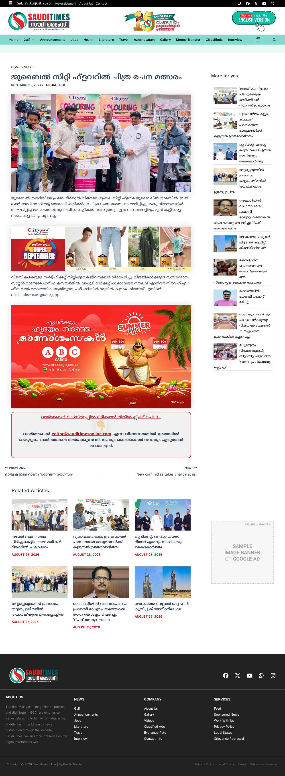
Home (13, 39)
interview (235, 39)
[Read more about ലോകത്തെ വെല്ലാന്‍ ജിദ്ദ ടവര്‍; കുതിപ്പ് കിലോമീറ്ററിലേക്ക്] (163, 582)
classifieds (214, 39)
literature (106, 39)
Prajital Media (72, 764)
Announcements (52, 39)
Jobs (74, 39)
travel (123, 39)
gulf (27, 39)
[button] (29, 40)
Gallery (165, 39)
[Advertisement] (242, 447)
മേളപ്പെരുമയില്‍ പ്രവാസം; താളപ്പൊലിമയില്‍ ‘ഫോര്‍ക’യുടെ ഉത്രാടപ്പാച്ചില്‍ (38, 609)
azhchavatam (144, 39)
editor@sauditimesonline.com (81, 434)
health (89, 39)
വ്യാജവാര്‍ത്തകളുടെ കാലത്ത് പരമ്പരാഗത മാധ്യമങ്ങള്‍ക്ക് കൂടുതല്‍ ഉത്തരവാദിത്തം (99, 542)
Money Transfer (188, 39)
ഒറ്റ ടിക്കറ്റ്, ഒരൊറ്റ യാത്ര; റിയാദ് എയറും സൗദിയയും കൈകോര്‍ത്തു (159, 542)
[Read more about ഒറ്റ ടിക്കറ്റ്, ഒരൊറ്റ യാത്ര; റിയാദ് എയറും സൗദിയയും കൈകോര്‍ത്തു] (163, 515)
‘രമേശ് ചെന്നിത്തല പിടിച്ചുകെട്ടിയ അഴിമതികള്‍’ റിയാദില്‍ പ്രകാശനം (37, 542)
